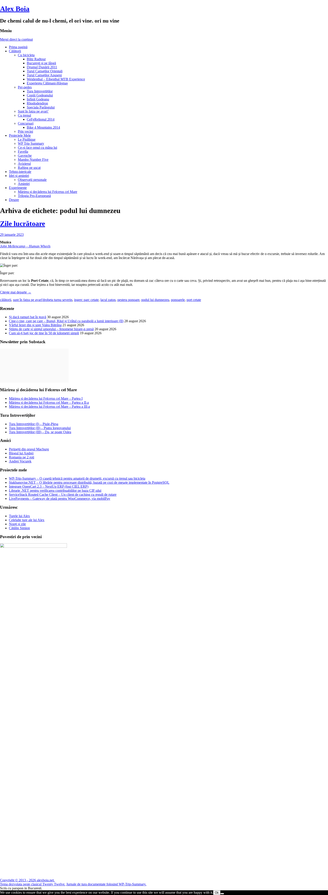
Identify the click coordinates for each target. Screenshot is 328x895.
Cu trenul (24, 115)
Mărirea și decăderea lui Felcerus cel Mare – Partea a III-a (49, 406)
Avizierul (24, 163)
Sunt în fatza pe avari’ (33, 111)
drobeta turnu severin (57, 300)
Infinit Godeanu (38, 99)
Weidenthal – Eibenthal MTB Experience (56, 79)
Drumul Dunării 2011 (42, 67)
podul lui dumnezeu (155, 300)
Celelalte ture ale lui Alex (26, 520)
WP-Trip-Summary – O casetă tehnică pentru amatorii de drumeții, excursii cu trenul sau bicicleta (77, 478)
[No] (222, 893)
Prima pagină (18, 47)
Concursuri (25, 123)
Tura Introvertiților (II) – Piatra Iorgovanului (40, 428)
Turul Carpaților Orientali (44, 71)
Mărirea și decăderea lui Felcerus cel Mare (47, 192)
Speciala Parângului (41, 107)
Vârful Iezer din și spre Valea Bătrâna (35, 325)
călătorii (5, 300)
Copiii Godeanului (40, 95)
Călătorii (15, 51)
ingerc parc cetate (86, 300)
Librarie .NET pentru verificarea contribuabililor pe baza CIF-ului (55, 490)
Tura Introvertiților (40, 91)
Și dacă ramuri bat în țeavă (27, 317)
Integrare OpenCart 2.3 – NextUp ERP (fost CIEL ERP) (48, 486)
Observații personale (32, 180)
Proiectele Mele (20, 135)
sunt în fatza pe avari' (28, 300)
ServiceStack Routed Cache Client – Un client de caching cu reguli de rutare (62, 494)
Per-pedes (25, 87)
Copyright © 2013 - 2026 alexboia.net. (27, 880)
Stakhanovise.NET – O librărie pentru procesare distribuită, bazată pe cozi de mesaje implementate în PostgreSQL (89, 482)
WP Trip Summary (31, 143)
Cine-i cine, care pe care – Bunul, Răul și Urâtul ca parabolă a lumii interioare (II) (66, 321)
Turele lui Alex (19, 516)
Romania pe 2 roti (21, 457)
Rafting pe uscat (29, 167)
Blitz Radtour (36, 59)
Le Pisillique (26, 139)
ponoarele (178, 300)
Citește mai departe (15, 292)
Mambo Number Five (33, 159)
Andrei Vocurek (20, 461)
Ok (217, 892)
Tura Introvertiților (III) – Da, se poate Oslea (40, 432)
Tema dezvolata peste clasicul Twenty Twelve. (32, 884)
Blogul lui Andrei (21, 453)
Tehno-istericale (20, 172)
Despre (14, 200)
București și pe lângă (41, 63)
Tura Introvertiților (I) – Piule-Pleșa (33, 424)
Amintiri (24, 184)
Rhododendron (37, 103)
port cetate (194, 300)
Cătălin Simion (19, 528)
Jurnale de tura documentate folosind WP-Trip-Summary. (106, 884)
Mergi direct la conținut (16, 39)
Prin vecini (25, 131)
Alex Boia (14, 9)
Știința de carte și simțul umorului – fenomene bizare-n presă (51, 329)
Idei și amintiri (19, 176)
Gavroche (25, 155)
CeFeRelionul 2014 (40, 119)
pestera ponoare (128, 300)
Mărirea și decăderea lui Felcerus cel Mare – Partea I (46, 398)
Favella (23, 151)
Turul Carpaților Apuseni (44, 75)
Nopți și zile (17, 524)
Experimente (18, 188)
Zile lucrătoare (22, 224)
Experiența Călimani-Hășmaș (47, 83)
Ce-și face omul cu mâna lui (37, 147)
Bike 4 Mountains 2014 (43, 127)
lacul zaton (108, 300)
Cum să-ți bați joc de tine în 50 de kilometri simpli (44, 333)
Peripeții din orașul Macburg (29, 449)
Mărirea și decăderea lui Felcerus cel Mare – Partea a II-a (49, 402)
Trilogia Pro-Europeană (34, 196)
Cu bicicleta (26, 55)
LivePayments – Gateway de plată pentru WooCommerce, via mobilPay (59, 498)
